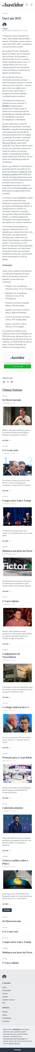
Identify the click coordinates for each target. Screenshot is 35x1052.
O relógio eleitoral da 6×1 (15, 707)
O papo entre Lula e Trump (16, 501)
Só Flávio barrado (11, 400)
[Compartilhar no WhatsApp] (4, 382)
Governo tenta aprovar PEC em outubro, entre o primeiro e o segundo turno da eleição (16, 740)
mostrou (14, 106)
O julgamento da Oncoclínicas (11, 655)
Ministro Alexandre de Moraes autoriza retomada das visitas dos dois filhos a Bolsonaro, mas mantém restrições (16, 433)
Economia (5, 1021)
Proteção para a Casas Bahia (17, 758)
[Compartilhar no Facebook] (11, 382)
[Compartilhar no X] (8, 382)
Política (5, 1012)
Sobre (4, 987)
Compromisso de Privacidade (14, 1039)
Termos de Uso (14, 1043)
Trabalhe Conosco (8, 1000)
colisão (18, 88)
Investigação (6, 1018)
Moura (5, 259)
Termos (4, 993)
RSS (3, 1003)
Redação (5, 28)
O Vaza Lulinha (10, 601)
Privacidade (6, 990)
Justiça (4, 1015)
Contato (5, 997)
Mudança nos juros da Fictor (17, 551)
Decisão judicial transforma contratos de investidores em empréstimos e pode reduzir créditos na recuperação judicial (16, 583)
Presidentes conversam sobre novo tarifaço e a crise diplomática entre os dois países (17, 533)
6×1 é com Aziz (10, 450)
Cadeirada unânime (12, 808)
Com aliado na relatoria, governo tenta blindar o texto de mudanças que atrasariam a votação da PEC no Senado (16, 483)
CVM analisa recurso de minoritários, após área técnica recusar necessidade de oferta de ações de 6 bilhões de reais (17, 690)
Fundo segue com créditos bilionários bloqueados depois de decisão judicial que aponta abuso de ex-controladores (17, 896)
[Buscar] (27, 5)
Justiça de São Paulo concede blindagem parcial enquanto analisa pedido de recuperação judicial (16, 790)
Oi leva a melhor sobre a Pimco (15, 862)
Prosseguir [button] (17, 1050)
